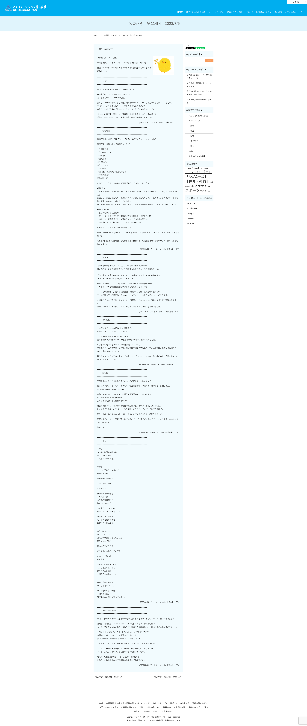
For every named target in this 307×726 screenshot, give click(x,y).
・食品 (190, 131)
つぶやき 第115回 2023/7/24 (167, 677)
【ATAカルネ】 (192, 168)
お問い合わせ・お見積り (109, 707)
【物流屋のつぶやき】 (110, 35)
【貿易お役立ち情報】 (196, 156)
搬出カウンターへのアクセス (146, 711)
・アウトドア (193, 121)
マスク (203, 191)
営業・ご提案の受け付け (149, 707)
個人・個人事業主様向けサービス (199, 101)
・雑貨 (190, 126)
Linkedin (190, 219)
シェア (188, 45)
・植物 (190, 136)
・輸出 (190, 151)
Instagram (191, 214)
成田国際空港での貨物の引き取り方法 (190, 707)
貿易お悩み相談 (129, 707)
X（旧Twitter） (193, 208)
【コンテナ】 (204, 168)
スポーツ (192, 190)
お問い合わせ (291, 12)
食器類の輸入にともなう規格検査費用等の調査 (199, 93)
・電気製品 (192, 141)
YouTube (190, 224)
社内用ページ (167, 711)
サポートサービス (216, 12)
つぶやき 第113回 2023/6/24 (108, 677)
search (301, 12)
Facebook (191, 203)
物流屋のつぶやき (263, 12)
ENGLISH (296, 2)
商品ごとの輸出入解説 (195, 12)
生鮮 (208, 191)
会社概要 (278, 12)
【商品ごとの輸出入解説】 (198, 116)
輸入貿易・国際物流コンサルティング (199, 84)
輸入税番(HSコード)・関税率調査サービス (199, 76)
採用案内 (167, 707)
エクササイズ (200, 186)
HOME (180, 12)
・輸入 (190, 146)
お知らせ (249, 12)
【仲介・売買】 (197, 181)
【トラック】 (193, 172)
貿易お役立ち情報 (234, 12)
